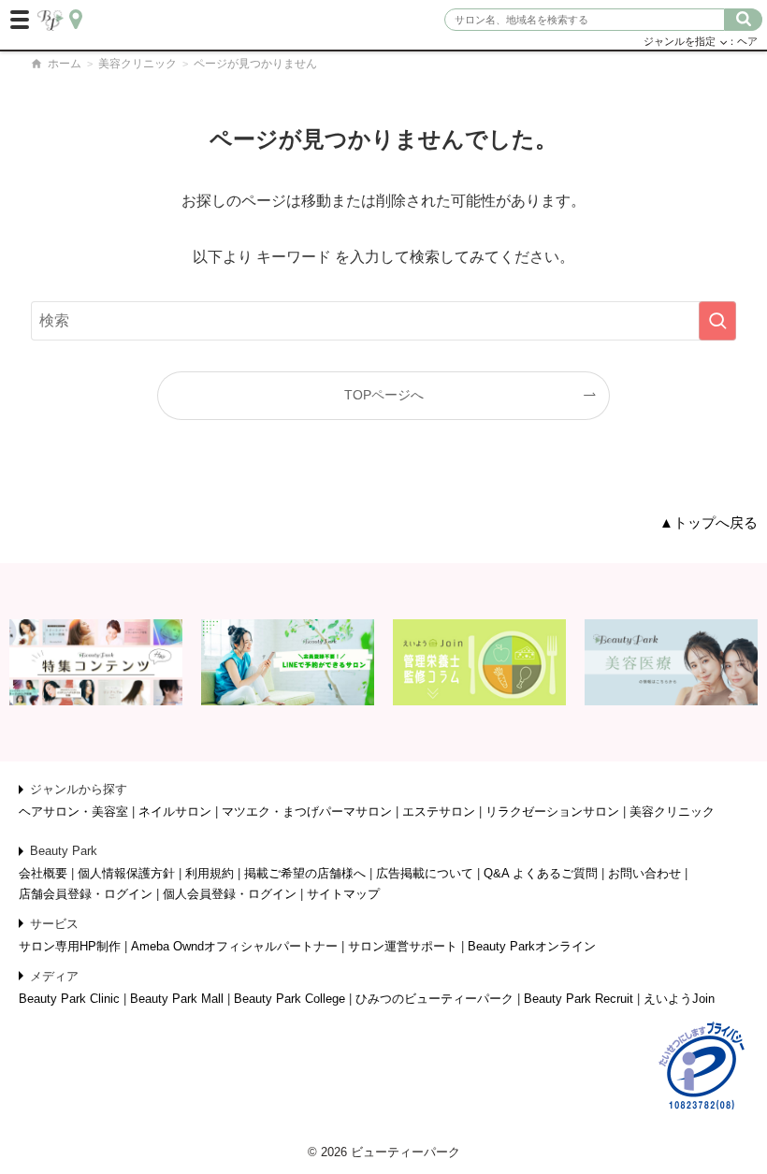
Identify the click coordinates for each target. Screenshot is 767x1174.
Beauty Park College (289, 999)
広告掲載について (424, 873)
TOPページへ (384, 394)
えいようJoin (679, 999)
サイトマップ (343, 894)
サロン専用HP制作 (70, 946)
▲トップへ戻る (708, 522)
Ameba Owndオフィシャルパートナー (234, 946)
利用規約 (209, 873)
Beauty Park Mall (177, 999)
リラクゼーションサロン (552, 811)
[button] (21, 21)
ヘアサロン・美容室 (73, 811)
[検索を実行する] (717, 321)
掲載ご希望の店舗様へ (305, 873)
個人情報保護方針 (126, 873)
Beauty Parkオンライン (532, 946)
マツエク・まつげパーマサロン (307, 811)
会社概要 (43, 873)
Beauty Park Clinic (69, 999)
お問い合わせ (644, 873)
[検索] (743, 19)
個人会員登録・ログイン (230, 894)
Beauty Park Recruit (578, 999)
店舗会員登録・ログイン (85, 894)
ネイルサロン (174, 811)
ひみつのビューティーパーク (434, 999)
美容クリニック (137, 63)
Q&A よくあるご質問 (541, 873)
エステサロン (438, 811)
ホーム (63, 63)
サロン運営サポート (402, 946)
